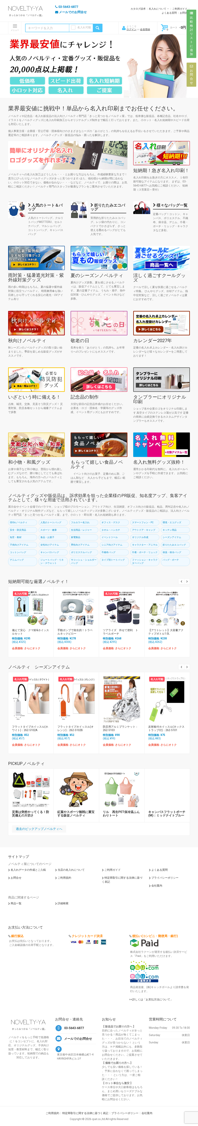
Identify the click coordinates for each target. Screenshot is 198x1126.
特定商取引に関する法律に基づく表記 (85, 1113)
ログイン (131, 29)
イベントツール (110, 537)
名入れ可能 (84, 27)
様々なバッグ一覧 (172, 205)
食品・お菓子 (47, 537)
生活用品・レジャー (81, 530)
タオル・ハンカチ (111, 530)
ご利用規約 (64, 877)
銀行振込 (17, 936)
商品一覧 (16, 903)
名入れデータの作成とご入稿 (28, 869)
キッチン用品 (170, 530)
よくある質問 (169, 12)
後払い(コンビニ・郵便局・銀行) (155, 936)
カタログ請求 (138, 8)
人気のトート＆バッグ (45, 207)
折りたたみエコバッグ (107, 207)
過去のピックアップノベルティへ (39, 829)
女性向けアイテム (49, 544)
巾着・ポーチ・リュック (145, 552)
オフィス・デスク (111, 522)
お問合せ (185, 12)
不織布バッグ (108, 552)
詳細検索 (63, 903)
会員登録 (145, 29)
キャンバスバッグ (49, 552)
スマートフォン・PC (143, 522)
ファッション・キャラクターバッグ (145, 561)
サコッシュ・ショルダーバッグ (83, 561)
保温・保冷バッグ (172, 552)
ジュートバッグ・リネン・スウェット (52, 561)
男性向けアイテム (80, 544)
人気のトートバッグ (50, 522)
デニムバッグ (17, 559)
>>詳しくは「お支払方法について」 (151, 999)
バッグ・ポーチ (171, 559)
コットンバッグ (18, 552)
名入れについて (157, 8)
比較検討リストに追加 (191, 36)
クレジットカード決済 (87, 936)
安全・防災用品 (18, 530)
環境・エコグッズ (172, 522)
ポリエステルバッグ (81, 552)
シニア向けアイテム (112, 544)
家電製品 (75, 537)
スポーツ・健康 (48, 530)
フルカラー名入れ (80, 522)
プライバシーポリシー (164, 877)
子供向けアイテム (19, 544)
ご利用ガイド (179, 8)
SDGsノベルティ (18, 522)
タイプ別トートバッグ (113, 559)
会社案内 (156, 885)
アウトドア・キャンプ (143, 530)
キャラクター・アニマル (145, 544)
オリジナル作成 (140, 537)
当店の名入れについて (71, 869)
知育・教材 (15, 537)
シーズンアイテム (172, 537)
